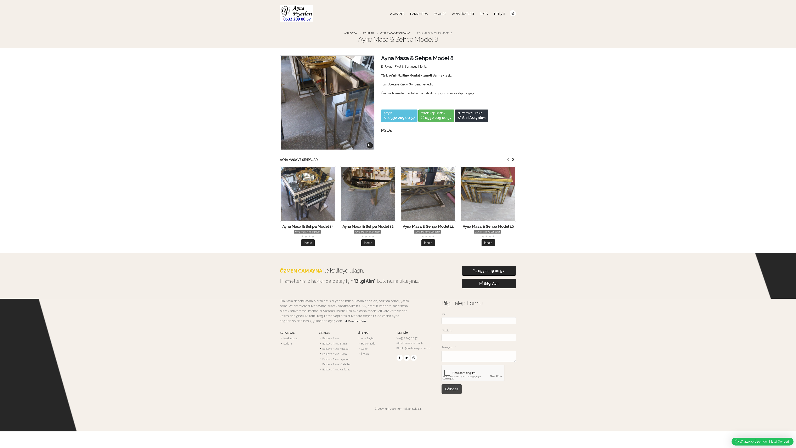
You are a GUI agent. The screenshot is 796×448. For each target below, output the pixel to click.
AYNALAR (439, 14)
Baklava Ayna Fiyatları (335, 359)
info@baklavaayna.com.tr (415, 348)
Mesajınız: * (449, 347)
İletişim (499, 14)
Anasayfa (397, 14)
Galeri (364, 348)
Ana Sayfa (367, 338)
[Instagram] (414, 358)
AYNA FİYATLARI (463, 14)
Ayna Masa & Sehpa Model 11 (428, 226)
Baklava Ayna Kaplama (336, 369)
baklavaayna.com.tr (411, 343)
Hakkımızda (419, 14)
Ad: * (445, 313)
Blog (484, 14)
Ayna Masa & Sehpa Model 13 (307, 226)
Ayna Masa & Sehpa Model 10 (488, 226)
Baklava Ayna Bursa (334, 343)
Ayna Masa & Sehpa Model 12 (367, 226)
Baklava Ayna (330, 338)
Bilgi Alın (491, 283)
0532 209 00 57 (490, 271)
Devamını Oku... (357, 321)
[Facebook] (400, 358)
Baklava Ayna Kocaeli (335, 348)
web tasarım (398, 413)
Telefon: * (447, 330)
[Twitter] (407, 358)
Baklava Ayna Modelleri (336, 364)
